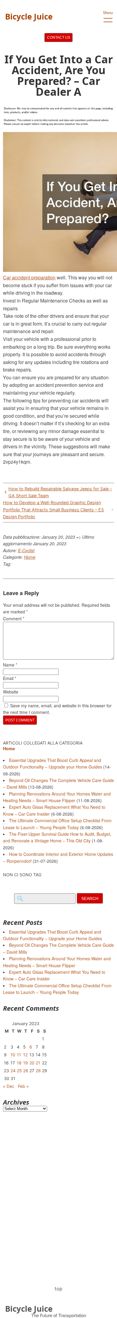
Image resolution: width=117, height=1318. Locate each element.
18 (19, 1062)
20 (31, 1062)
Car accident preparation (29, 277)
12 (25, 1054)
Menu (108, 13)
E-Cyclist (26, 550)
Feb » (23, 1086)
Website (10, 692)
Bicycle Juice (28, 16)
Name (10, 665)
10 (12, 1054)
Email (9, 678)
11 (19, 1054)
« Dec (8, 1086)
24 (13, 1070)
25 (19, 1070)
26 (25, 1070)
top (58, 1289)
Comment (13, 618)
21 (38, 1062)
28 (38, 1070)
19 (25, 1062)
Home (29, 557)
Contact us (58, 37)
